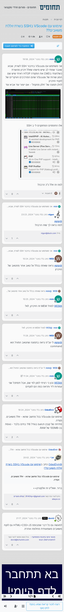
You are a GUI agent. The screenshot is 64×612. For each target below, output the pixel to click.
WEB (51, 258)
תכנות (56, 36)
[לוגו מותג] (50, 7)
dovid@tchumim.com (20, 540)
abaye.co (56, 499)
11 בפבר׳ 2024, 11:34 (33, 376)
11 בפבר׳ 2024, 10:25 (33, 299)
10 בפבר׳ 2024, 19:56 (33, 59)
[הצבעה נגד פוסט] (6, 193)
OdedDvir (49, 410)
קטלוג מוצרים (19, 496)
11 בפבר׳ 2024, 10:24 (33, 258)
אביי (52, 457)
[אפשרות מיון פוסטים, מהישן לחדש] (58, 46)
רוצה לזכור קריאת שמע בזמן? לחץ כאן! (44, 606)
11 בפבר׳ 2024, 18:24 (28, 410)
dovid (51, 518)
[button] (23, 606)
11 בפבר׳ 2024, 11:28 (33, 335)
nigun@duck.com (48, 233)
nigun (51, 214)
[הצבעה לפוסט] (18, 193)
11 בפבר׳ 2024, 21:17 (26, 518)
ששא (51, 59)
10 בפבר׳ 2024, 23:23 (31, 214)
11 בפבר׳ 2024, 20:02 (33, 457)
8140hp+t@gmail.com (35, 496)
